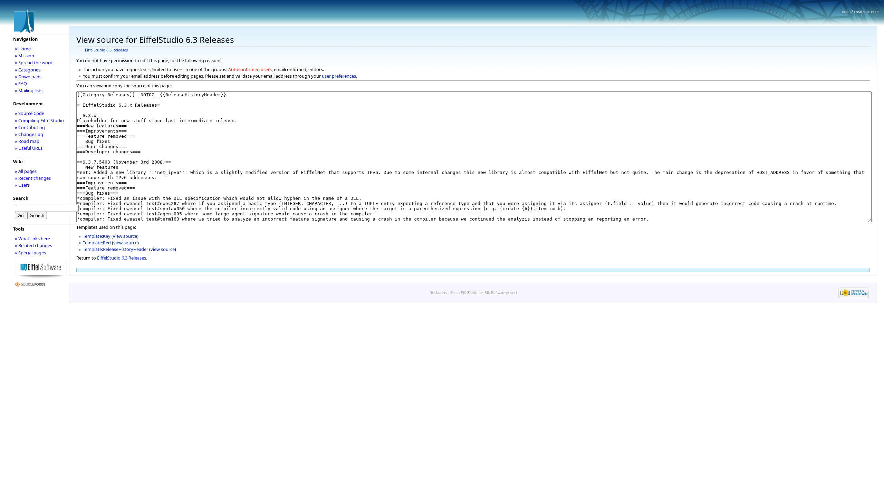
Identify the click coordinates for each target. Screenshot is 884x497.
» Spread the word (33, 62)
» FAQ (21, 83)
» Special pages (30, 253)
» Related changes (33, 245)
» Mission (24, 55)
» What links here (32, 238)
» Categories (27, 70)
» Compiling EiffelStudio (39, 120)
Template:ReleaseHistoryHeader (115, 249)
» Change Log (29, 134)
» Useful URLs (28, 148)
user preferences (339, 76)
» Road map (27, 141)
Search (20, 198)
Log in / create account (859, 11)
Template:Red (97, 243)
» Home (23, 49)
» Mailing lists (28, 90)
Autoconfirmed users (250, 69)
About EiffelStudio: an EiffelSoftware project (483, 293)
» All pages (26, 171)
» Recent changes (33, 178)
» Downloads (28, 77)
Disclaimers (438, 293)
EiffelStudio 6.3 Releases (106, 50)
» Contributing (30, 127)
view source (125, 236)
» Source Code (29, 113)
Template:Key (96, 236)
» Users (22, 185)
